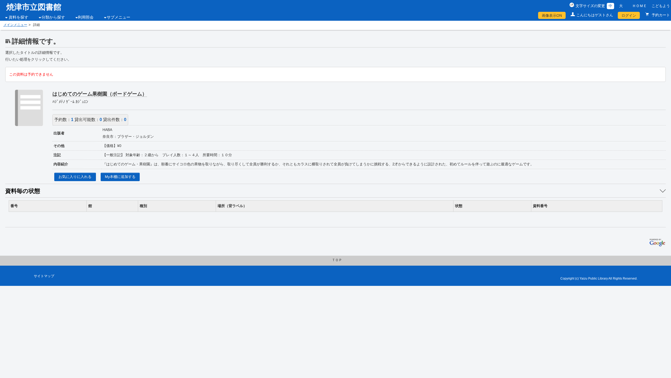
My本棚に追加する (120, 177)
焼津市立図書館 (33, 7)
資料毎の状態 (22, 191)
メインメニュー (15, 25)
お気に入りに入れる (74, 177)
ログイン (628, 15)
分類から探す (53, 17)
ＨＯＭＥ (639, 6)
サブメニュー (118, 17)
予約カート (660, 15)
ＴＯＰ (337, 260)
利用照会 (86, 17)
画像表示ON (552, 15)
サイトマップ (44, 276)
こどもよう (661, 6)
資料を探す (18, 17)
